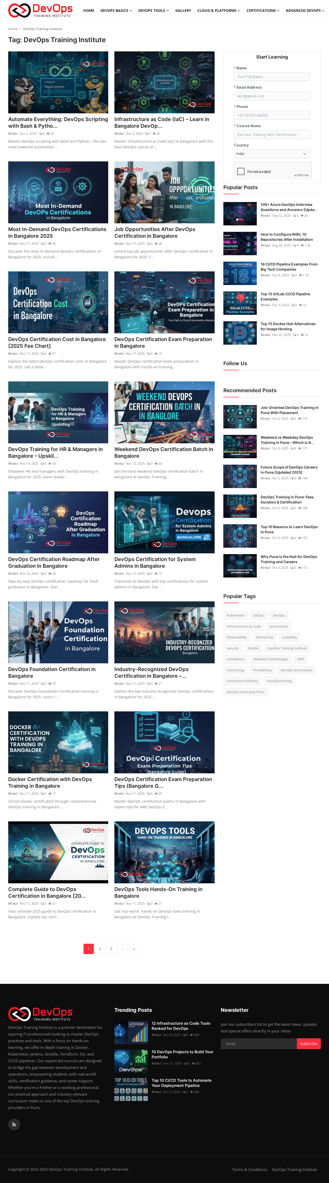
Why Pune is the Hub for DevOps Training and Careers (289, 559)
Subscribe (308, 1043)
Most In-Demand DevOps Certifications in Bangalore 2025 (57, 232)
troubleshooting (279, 680)
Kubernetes (235, 615)
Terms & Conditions (249, 1169)
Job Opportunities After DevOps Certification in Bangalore (154, 232)
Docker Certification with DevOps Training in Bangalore (50, 782)
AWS (300, 659)
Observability (237, 637)
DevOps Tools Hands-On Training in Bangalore (158, 892)
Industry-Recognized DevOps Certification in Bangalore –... (151, 672)
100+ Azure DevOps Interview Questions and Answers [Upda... (289, 207)
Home (88, 10)
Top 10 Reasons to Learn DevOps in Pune (289, 529)
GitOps (258, 615)
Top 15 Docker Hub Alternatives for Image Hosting (288, 326)
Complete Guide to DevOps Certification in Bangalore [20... (47, 892)
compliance (235, 659)
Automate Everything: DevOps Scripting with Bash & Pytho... (58, 122)
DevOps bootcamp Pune (245, 692)
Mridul (13, 133)
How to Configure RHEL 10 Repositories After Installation (287, 237)
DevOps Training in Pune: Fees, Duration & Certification (288, 499)
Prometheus (262, 670)
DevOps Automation (296, 670)
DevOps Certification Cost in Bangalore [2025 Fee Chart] (57, 342)
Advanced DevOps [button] (303, 10)
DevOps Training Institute (287, 648)
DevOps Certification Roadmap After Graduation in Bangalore (54, 562)
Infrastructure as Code (244, 626)
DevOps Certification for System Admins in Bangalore (155, 562)
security (233, 648)
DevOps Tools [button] (151, 10)
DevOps (279, 615)
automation (279, 626)
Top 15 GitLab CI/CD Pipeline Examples (285, 296)
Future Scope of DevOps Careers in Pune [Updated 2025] (289, 469)
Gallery (183, 10)
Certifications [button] (261, 10)
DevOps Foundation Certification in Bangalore (52, 672)
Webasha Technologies (270, 659)
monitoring (235, 670)
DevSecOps (264, 637)
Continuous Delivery (242, 680)
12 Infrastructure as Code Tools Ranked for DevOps (181, 1026)
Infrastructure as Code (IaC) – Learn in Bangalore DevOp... (161, 122)
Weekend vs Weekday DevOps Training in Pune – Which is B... (287, 440)
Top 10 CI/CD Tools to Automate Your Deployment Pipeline (182, 1083)
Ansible (253, 648)
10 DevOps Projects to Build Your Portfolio (182, 1054)
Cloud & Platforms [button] (216, 10)
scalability (289, 637)
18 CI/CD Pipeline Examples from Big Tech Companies (289, 266)
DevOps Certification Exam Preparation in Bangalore (163, 342)
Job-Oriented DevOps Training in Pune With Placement (290, 410)
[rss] (14, 1124)
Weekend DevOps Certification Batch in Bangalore (163, 452)
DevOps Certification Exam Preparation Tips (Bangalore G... (163, 782)
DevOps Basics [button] (114, 10)
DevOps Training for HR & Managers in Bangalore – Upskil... (55, 452)
